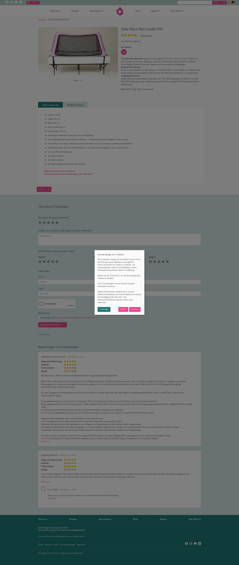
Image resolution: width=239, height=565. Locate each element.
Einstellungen (104, 309)
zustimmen (135, 309)
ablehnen (123, 309)
